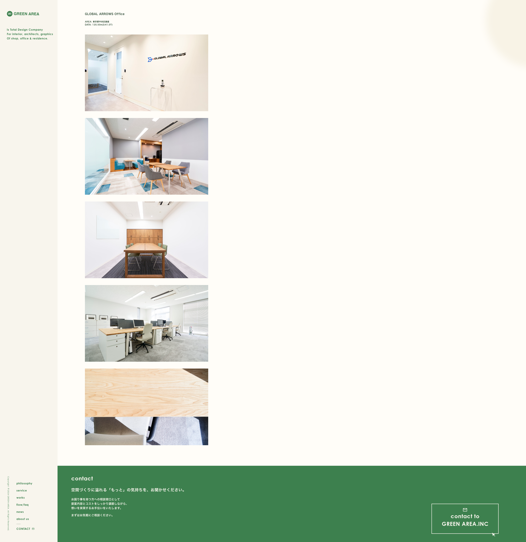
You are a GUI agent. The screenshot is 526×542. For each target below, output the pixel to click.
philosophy (24, 483)
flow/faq (22, 504)
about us (22, 519)
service (21, 490)
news (20, 512)
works (20, 497)
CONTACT (23, 529)
